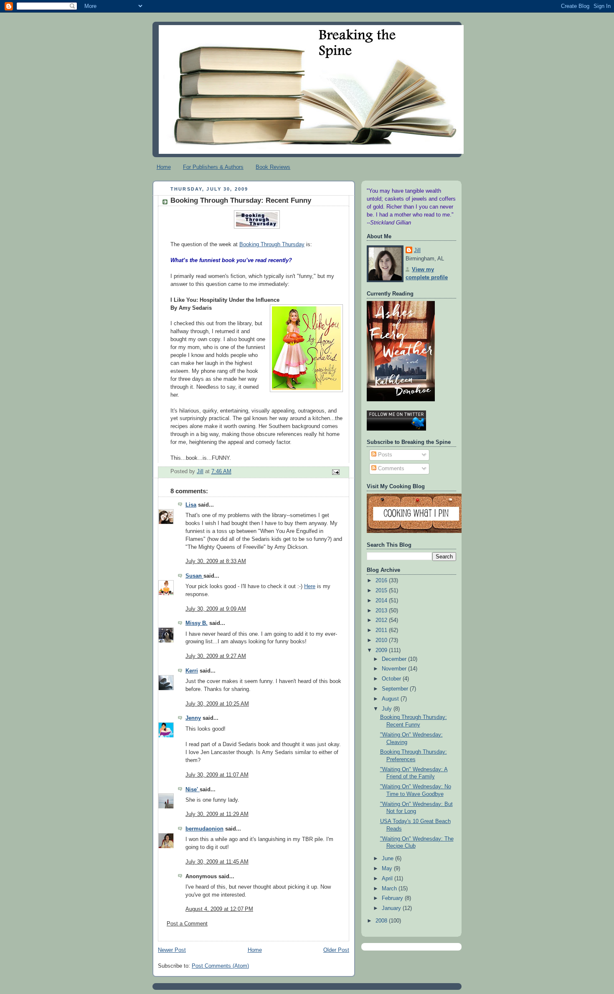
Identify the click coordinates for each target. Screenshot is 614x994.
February (393, 898)
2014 (382, 601)
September (396, 689)
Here (309, 586)
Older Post (336, 950)
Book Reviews (273, 167)
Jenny (193, 718)
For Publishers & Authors (213, 167)
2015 (382, 591)
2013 (382, 611)
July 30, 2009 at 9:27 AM (215, 656)
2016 (382, 581)
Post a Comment (187, 924)
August (391, 699)
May (388, 869)
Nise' (192, 790)
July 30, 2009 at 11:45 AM (217, 862)
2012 (382, 620)
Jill (417, 250)
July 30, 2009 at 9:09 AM (215, 609)
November (395, 669)
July (387, 709)
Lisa (190, 505)
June (388, 858)
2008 (382, 921)
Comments (390, 469)
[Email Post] (335, 472)
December (395, 659)
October (392, 679)
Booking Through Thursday (271, 244)
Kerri (191, 671)
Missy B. (196, 623)
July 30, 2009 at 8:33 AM (215, 561)
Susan (194, 576)
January (392, 908)
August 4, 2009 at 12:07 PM (219, 909)
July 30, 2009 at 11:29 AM (217, 814)
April (388, 879)
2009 (382, 650)
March (390, 889)
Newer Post (172, 950)
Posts (384, 455)
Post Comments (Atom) (220, 966)
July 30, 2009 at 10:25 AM (217, 704)
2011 (382, 630)
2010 (382, 640)
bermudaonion (204, 829)
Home (164, 167)
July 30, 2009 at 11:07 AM (217, 775)
